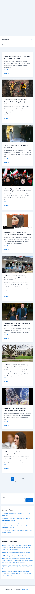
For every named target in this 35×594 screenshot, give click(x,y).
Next (17, 482)
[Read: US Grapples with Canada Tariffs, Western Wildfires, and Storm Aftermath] (17, 220)
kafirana (5, 40)
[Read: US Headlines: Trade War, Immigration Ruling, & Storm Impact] (17, 311)
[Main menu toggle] (31, 40)
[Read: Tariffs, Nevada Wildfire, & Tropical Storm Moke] (17, 133)
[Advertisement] (17, 18)
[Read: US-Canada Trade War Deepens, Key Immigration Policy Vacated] (17, 353)
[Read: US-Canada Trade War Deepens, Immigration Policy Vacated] (17, 440)
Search (3, 497)
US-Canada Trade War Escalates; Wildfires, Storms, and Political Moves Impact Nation (16, 278)
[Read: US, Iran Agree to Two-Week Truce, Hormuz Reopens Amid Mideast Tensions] (17, 177)
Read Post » (7, 73)
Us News (6, 69)
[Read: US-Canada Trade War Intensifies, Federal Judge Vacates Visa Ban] (17, 396)
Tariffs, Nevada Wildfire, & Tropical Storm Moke (15, 523)
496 (23, 479)
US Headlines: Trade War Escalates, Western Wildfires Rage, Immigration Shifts (16, 101)
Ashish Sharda (25, 589)
